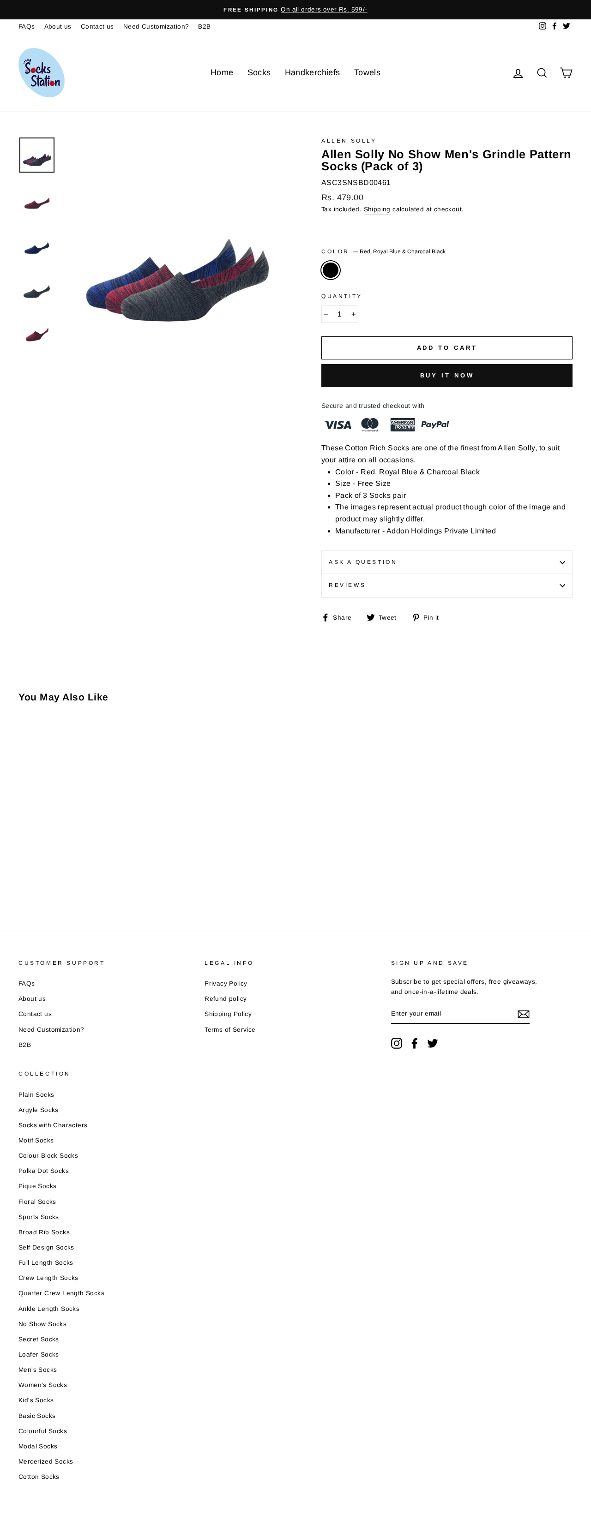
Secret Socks (38, 1339)
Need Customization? (156, 26)
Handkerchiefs (312, 72)
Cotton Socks (39, 1476)
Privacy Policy (226, 983)
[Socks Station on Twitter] (432, 1043)
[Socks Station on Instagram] (396, 1043)
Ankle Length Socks (48, 1308)
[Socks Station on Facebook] (414, 1043)
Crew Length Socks (48, 1277)
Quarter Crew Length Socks (61, 1293)
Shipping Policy (228, 1014)
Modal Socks (37, 1446)
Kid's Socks (36, 1400)
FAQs (26, 26)
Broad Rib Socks (44, 1232)
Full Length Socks (45, 1262)
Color (383, 251)
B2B (204, 26)
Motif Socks (36, 1140)
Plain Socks (36, 1094)
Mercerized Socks (45, 1461)
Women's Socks (42, 1384)
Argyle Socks (38, 1109)
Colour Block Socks (48, 1155)
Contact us (97, 26)
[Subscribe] (524, 1014)
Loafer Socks (38, 1354)
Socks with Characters (52, 1125)
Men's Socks (37, 1369)
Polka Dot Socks (43, 1170)
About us (58, 26)
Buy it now (447, 375)
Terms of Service (230, 1029)
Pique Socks (37, 1186)
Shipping (377, 209)
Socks (259, 72)
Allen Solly (349, 141)
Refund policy (226, 998)
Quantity (341, 296)
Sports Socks (38, 1217)
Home (222, 72)
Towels (367, 72)
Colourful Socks (42, 1431)
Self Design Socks (46, 1247)
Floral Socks (37, 1201)
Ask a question (363, 562)
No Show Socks (42, 1324)
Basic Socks (36, 1415)
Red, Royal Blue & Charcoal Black (330, 270)
